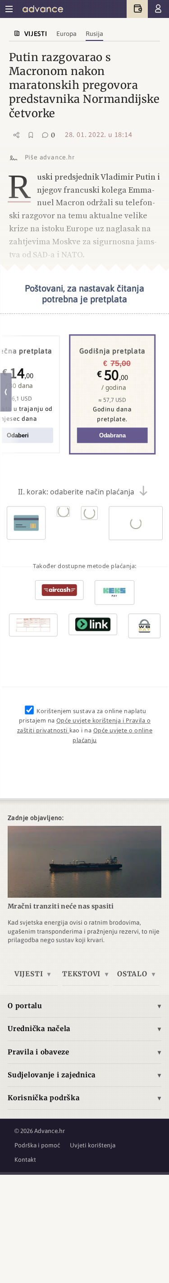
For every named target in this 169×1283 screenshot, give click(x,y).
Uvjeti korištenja (92, 1145)
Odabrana (112, 435)
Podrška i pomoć (37, 1145)
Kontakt (25, 1159)
